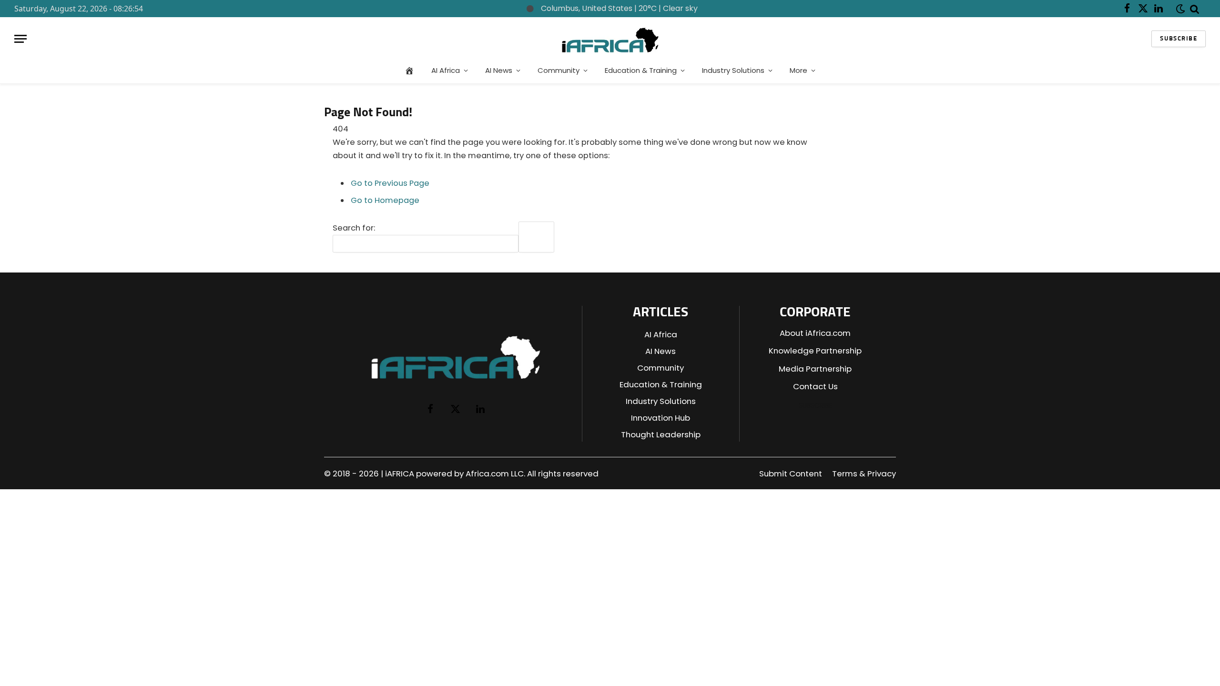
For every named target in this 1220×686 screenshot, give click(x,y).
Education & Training (641, 70)
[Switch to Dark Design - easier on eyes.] (1178, 9)
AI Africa (445, 70)
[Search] (1194, 8)
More (798, 70)
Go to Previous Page (390, 183)
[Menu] (20, 39)
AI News (498, 70)
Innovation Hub (660, 418)
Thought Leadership (661, 434)
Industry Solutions (733, 70)
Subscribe (1178, 39)
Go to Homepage (385, 200)
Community (559, 70)
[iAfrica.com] (610, 39)
